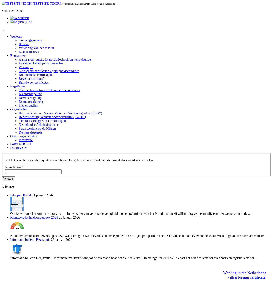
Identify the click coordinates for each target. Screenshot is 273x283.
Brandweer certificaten (34, 82)
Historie (24, 44)
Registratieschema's (32, 78)
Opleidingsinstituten (23, 136)
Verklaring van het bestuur (36, 48)
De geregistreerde (30, 132)
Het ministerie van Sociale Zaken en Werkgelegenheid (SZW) (60, 113)
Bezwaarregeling (30, 98)
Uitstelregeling (28, 105)
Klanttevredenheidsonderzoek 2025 (34, 217)
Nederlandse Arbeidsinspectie (39, 124)
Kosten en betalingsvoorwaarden (41, 63)
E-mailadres (14, 167)
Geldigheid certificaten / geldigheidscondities (49, 71)
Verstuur (8, 178)
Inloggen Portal (21, 195)
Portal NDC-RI (20, 144)
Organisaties (18, 109)
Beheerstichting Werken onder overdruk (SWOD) (52, 117)
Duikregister (18, 147)
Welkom (16, 36)
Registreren (18, 55)
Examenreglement (31, 101)
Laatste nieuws (29, 52)
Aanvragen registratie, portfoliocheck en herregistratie (55, 59)
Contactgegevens (30, 40)
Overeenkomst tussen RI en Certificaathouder (49, 90)
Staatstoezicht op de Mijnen (37, 128)
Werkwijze (26, 67)
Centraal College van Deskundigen (42, 121)
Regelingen (18, 86)
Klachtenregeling (30, 94)
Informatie (26, 140)
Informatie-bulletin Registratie (30, 239)
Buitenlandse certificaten (35, 75)
